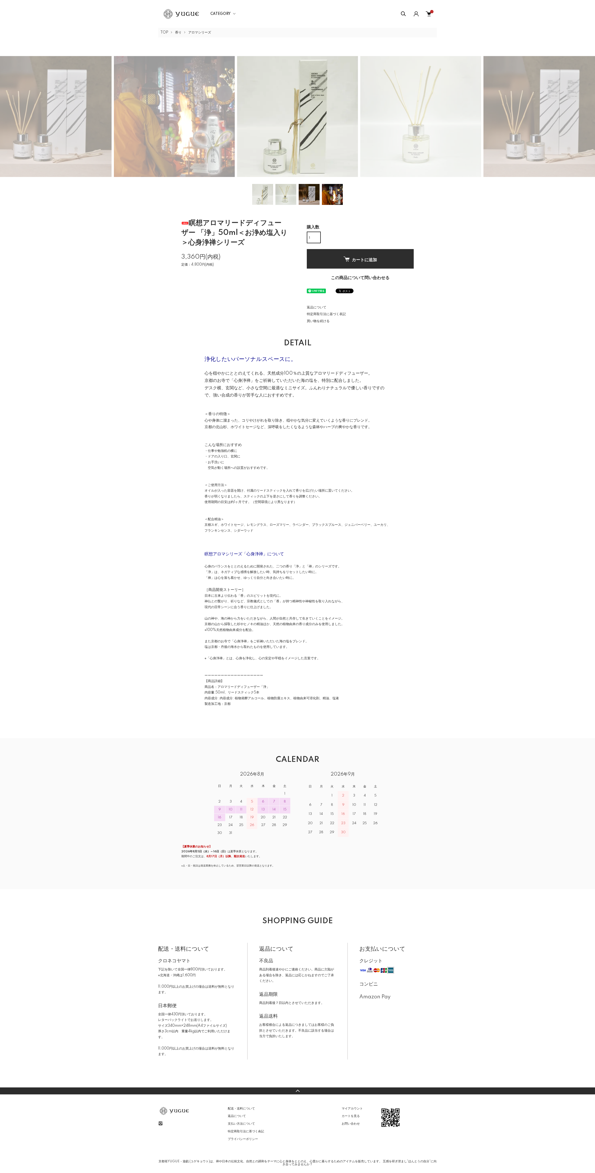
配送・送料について (241, 1108)
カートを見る (351, 1116)
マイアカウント (352, 1108)
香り (178, 32)
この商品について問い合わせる (360, 278)
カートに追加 (364, 260)
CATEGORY (220, 14)
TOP (164, 32)
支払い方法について (241, 1123)
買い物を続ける (318, 321)
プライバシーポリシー (243, 1139)
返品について (316, 307)
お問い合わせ (351, 1123)
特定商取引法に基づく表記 (326, 314)
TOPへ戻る (297, 1090)
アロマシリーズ (199, 32)
